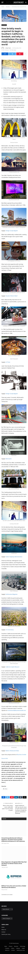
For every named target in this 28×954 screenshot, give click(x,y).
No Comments (6, 50)
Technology (22, 946)
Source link (4, 758)
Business (4, 25)
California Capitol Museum (12, 667)
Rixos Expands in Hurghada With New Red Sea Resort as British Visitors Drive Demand (14, 863)
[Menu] (2, 2)
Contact (3, 932)
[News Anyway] (15, 2)
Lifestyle (18, 948)
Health (23, 948)
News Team (8, 48)
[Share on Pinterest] (19, 53)
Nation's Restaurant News (12, 751)
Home (2, 927)
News (5, 946)
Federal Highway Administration (14, 557)
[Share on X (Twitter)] (12, 53)
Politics (12, 948)
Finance (10, 946)
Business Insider (21, 754)
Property (7, 948)
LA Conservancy (10, 630)
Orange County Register (12, 230)
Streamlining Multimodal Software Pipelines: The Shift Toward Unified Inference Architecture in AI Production (13, 839)
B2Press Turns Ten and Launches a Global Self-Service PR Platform (13, 886)
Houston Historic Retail (11, 296)
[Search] (26, 2)
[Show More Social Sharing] (25, 53)
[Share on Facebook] (5, 53)
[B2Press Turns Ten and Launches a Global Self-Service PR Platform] (14, 877)
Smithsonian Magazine (11, 594)
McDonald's (9, 459)
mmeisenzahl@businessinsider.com (16, 710)
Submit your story (5, 934)
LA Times (8, 362)
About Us (3, 929)
